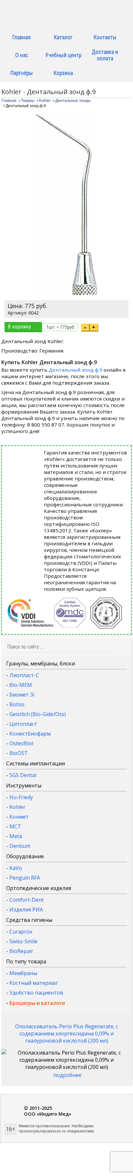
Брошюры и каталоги (37, 1003)
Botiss (17, 704)
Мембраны (23, 973)
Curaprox (20, 931)
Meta (15, 836)
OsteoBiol (21, 743)
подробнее (67, 1075)
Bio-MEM (20, 684)
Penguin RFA (24, 877)
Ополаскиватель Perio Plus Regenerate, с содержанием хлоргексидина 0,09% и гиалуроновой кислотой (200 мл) (66, 1033)
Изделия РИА (26, 909)
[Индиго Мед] (66, 15)
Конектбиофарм (30, 733)
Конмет (19, 816)
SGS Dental (22, 775)
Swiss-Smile (23, 941)
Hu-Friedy (21, 797)
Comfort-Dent (26, 899)
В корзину (19, 327)
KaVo (15, 868)
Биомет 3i (21, 694)
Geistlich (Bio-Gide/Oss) (37, 714)
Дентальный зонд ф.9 (75, 369)
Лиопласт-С (24, 675)
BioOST (18, 753)
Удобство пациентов (36, 992)
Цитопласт (23, 723)
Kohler (17, 807)
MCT (15, 826)
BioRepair (21, 951)
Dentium (19, 845)
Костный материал (33, 982)
